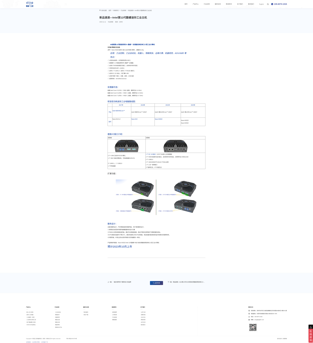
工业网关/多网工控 (31, 319)
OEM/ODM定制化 (31, 324)
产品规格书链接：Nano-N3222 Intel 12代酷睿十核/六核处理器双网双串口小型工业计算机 (133, 242)
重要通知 (114, 319)
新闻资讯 (229, 4)
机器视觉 (57, 317)
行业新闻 (123, 10)
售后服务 (86, 312)
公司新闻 (114, 314)
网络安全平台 (58, 327)
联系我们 (251, 4)
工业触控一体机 (30, 317)
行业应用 (207, 4)
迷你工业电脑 (29, 314)
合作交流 (143, 322)
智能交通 (57, 319)
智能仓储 (57, 322)
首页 (186, 4)
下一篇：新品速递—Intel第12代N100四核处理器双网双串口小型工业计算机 (186, 282)
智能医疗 (57, 314)
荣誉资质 (143, 319)
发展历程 (143, 314)
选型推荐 (114, 312)
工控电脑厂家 (44, 342)
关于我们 (240, 4)
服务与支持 (86, 307)
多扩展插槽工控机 (31, 322)
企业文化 (143, 317)
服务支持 (218, 4)
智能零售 (57, 324)
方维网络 (284, 338)
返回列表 (157, 283)
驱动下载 (86, 314)
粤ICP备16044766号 (71, 338)
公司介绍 (143, 312)
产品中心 (196, 4)
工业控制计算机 (36, 342)
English (261, 4)
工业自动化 (58, 312)
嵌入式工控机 (29, 312)
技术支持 (279, 338)
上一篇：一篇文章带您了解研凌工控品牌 (119, 282)
